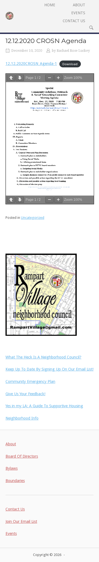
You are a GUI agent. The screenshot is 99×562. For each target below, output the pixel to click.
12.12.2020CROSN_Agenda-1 (31, 63)
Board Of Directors (22, 456)
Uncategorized (32, 218)
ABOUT (79, 5)
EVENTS (78, 13)
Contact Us (15, 509)
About (11, 444)
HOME (49, 5)
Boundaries (15, 480)
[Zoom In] (58, 78)
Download (70, 64)
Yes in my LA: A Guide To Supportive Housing (44, 406)
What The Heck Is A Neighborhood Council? (43, 357)
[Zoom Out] (49, 78)
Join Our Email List (21, 521)
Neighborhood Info (22, 418)
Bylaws (12, 468)
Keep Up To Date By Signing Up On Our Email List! (50, 369)
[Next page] (20, 78)
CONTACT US (74, 21)
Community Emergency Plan (30, 381)
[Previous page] (11, 78)
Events (11, 533)
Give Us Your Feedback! (25, 394)
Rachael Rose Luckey (73, 51)
